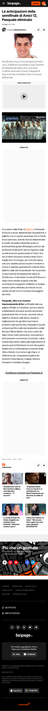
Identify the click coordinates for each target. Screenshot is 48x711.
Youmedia (5, 586)
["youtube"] (16, 562)
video (20, 459)
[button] (44, 30)
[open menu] (3, 3)
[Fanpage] (24, 635)
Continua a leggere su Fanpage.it (24, 372)
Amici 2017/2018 (6, 459)
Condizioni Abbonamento (25, 590)
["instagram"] (10, 562)
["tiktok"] (4, 562)
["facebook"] (27, 562)
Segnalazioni (17, 586)
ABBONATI (36, 3)
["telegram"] (33, 562)
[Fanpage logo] (14, 3)
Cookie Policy (7, 590)
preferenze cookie (20, 594)
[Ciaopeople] (24, 704)
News (15, 459)
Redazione (6, 594)
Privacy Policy (30, 586)
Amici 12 (29, 229)
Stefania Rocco (20, 30)
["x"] (21, 562)
